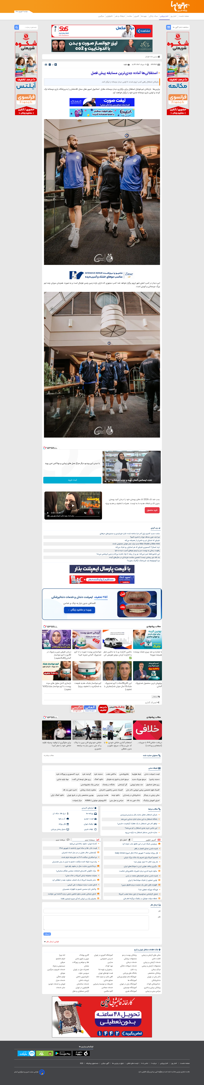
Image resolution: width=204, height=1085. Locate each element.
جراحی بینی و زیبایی (153, 991)
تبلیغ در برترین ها (118, 1063)
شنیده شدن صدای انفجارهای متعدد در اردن (142, 875)
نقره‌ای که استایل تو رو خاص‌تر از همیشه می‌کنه (142, 540)
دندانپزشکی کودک (154, 984)
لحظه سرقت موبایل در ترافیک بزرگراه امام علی (140, 898)
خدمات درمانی (131, 962)
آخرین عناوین (151, 840)
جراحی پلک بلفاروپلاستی (90, 784)
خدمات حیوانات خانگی (128, 966)
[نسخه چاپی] (46, 64)
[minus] (50, 64)
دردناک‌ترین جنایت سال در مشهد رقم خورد (80, 866)
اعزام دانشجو (60, 958)
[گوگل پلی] (63, 1054)
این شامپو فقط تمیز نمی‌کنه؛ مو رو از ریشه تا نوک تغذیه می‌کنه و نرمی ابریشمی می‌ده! (128, 554)
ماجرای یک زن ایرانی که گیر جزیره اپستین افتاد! (78, 898)
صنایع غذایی (108, 980)
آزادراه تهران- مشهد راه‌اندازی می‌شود (83, 843)
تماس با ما (144, 1063)
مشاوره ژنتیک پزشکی (88, 790)
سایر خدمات (60, 987)
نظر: (159, 916)
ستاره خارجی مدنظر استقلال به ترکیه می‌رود (141, 832)
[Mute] (109, 481)
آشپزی (136, 16)
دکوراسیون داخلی (82, 976)
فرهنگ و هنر (120, 16)
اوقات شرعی (88, 829)
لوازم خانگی (60, 976)
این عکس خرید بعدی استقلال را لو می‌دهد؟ (141, 828)
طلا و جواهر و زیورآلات (80, 962)
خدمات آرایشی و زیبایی (152, 962)
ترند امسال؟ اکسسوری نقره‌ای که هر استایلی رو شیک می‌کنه (137, 547)
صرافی (62, 962)
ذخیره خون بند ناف (70, 790)
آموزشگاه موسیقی (130, 987)
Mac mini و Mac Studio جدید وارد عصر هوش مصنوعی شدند (136, 543)
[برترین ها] (179, 6)
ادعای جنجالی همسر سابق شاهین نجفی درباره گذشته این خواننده (72, 894)
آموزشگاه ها (132, 980)
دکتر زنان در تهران (154, 976)
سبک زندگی (153, 16)
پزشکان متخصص (154, 973)
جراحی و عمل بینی (116, 800)
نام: (159, 911)
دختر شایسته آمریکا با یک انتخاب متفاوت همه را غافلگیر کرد (74, 880)
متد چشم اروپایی (136, 784)
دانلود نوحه (116, 795)
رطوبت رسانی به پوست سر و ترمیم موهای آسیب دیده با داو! (137, 550)
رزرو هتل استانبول (152, 784)
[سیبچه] (81, 1054)
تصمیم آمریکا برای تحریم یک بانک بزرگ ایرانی (141, 857)
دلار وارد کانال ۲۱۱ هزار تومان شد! (146, 862)
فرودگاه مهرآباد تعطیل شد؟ (148, 889)
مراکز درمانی (156, 969)
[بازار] (44, 1054)
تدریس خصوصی (106, 958)
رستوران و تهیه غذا (105, 969)
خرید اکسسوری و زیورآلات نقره (67, 774)
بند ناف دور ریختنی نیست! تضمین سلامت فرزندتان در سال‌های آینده (134, 557)
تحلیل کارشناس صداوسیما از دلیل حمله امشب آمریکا (138, 894)
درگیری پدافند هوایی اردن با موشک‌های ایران (140, 866)
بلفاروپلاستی (124, 774)
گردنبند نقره (86, 774)
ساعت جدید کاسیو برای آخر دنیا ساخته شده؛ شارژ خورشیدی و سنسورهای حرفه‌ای (130, 533)
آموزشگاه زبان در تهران (128, 984)
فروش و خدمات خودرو (57, 984)
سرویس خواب (83, 973)
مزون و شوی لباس (82, 958)
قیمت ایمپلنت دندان (151, 774)
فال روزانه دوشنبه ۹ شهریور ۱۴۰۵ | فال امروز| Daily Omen (136, 853)
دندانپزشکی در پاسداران (131, 795)
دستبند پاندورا (154, 779)
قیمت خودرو (88, 818)
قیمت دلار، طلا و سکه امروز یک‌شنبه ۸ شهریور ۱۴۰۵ (78, 848)
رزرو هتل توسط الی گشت (81, 779)
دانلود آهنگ (98, 779)
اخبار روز (174, 16)
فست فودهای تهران (105, 973)
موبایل (62, 973)
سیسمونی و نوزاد (59, 966)
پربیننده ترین (90, 840)
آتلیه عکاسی (108, 991)
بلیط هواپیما (136, 774)
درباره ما (154, 1063)
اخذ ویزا (62, 955)
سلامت (129, 16)
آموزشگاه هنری (131, 991)
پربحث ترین (60, 840)
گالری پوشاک (84, 955)
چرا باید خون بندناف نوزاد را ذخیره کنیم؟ (145, 537)
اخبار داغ (123, 840)
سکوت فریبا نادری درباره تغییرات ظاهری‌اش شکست (138, 871)
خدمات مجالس (107, 987)
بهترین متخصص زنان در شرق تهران (80, 795)
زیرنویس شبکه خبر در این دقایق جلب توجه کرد (139, 844)
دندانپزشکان (156, 980)
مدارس (110, 962)
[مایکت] (26, 1054)
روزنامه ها (89, 813)
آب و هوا (62, 818)
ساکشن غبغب (111, 774)
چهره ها (144, 16)
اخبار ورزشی (164, 16)
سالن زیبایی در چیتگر (151, 795)
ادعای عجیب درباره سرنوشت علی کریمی (82, 884)
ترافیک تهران (88, 824)
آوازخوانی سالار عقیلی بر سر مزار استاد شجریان (79, 852)
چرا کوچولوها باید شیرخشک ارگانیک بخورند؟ (143, 560)
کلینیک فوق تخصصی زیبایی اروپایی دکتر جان (142, 790)
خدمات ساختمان (83, 984)
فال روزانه (62, 824)
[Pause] (105, 481)
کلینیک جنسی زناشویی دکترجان (111, 790)
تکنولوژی (109, 16)
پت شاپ (133, 969)
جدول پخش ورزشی (58, 829)
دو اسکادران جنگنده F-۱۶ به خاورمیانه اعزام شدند (79, 857)
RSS (81, 1063)
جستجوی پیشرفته (92, 1063)
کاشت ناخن (156, 958)
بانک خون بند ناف (133, 800)
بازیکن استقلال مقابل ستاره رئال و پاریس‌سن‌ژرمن (138, 814)
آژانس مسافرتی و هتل (80, 991)
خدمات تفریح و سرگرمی (56, 969)
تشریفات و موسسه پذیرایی (103, 984)
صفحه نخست (184, 16)
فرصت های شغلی (132, 1063)
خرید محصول (152, 510)
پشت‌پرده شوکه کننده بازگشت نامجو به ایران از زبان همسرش (74, 861)
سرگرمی (101, 16)
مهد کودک (109, 966)
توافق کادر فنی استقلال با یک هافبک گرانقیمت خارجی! (137, 823)
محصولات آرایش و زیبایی (151, 966)
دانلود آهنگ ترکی (57, 795)
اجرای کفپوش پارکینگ (151, 800)
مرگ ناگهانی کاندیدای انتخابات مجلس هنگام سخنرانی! (76, 871)
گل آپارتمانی (122, 784)
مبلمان (86, 966)
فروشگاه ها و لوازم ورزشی (127, 976)
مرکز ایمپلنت (77, 800)
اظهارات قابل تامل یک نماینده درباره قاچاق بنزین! (139, 885)
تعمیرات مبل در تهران (81, 969)
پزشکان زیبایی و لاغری (152, 987)
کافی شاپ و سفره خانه (104, 976)
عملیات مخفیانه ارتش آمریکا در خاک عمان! (81, 875)
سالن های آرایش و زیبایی (151, 955)
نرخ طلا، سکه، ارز (59, 813)
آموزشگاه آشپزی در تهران (103, 955)
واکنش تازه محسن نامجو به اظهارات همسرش (79, 889)
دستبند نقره (98, 774)
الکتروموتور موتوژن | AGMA (95, 800)
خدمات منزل (60, 980)
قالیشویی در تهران (82, 987)
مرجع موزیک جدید (139, 779)
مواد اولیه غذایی (63, 779)
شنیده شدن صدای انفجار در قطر (146, 848)
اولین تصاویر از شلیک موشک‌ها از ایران (142, 880)
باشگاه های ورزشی (130, 973)
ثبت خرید (72, 480)
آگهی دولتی (105, 1063)
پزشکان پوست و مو (129, 955)
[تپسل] (44, 448)
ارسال (47, 934)
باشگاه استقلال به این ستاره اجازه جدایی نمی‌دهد (139, 819)
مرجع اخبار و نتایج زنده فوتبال (117, 779)
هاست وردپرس (102, 795)
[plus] (56, 64)
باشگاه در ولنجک (108, 784)
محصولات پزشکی (130, 958)
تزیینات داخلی (84, 980)
